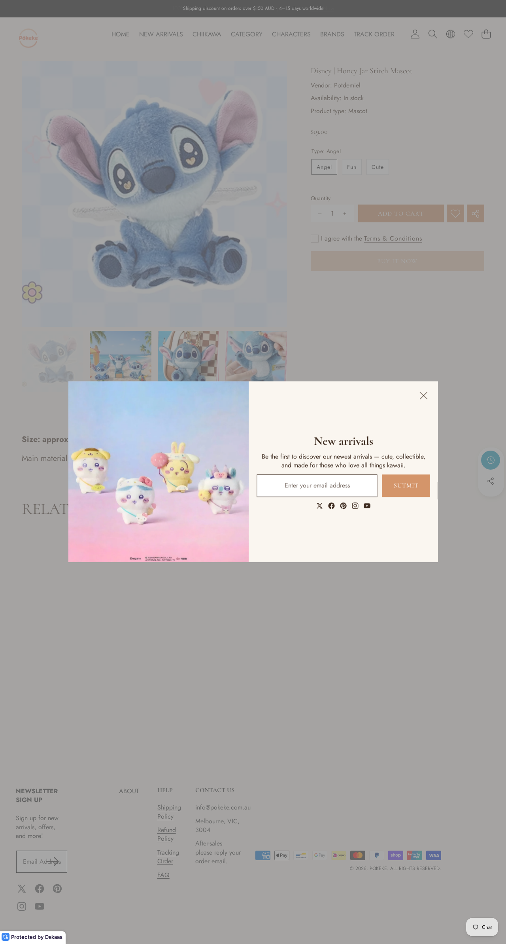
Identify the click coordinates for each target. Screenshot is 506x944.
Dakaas (53, 937)
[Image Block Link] (158, 471)
